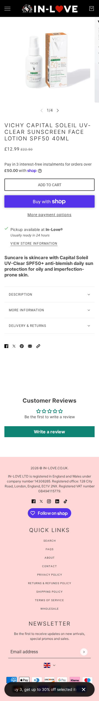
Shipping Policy (49, 591)
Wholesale (49, 608)
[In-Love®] (49, 8)
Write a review (49, 431)
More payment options (50, 215)
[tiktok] (65, 501)
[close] (83, 689)
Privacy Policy (49, 574)
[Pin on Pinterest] (22, 345)
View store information (33, 243)
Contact (49, 566)
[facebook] (33, 501)
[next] (58, 110)
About (50, 557)
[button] (38, 345)
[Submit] (83, 651)
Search (49, 540)
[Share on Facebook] (6, 345)
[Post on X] (14, 345)
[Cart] (92, 8)
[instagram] (49, 501)
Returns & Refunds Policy (49, 583)
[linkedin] (57, 501)
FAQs (50, 549)
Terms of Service (49, 600)
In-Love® (54, 229)
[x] (41, 501)
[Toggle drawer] (7, 8)
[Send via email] (30, 345)
